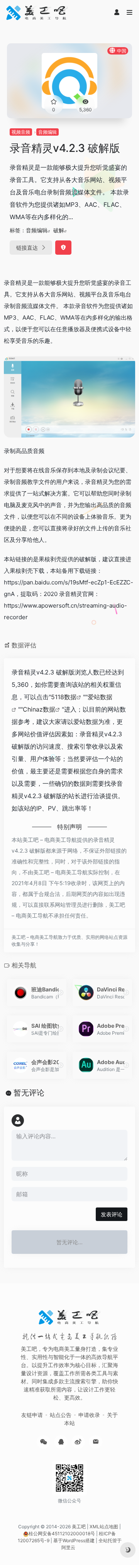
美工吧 (79, 1526)
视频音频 (21, 132)
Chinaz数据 (39, 709)
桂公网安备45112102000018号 (62, 1533)
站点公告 (60, 1415)
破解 (58, 230)
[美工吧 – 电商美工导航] (37, 12)
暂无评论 (29, 1092)
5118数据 (63, 697)
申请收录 (89, 1415)
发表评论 (111, 1214)
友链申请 (32, 1415)
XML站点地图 (104, 1526)
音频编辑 (47, 132)
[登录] (117, 12)
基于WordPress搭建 (74, 1540)
